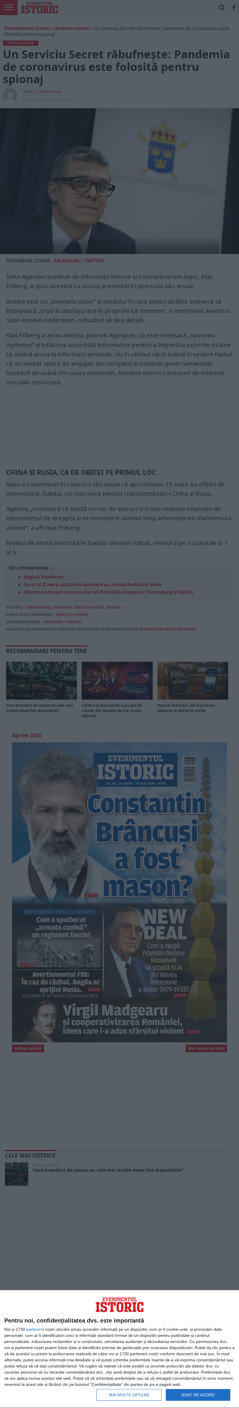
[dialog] (119, 1349)
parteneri (34, 1329)
